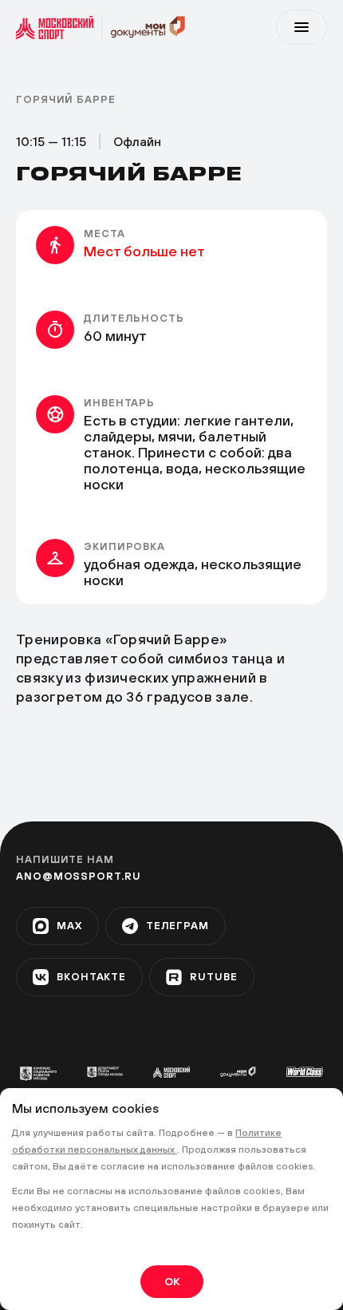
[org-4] (238, 1072)
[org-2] (105, 1072)
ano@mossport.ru (78, 876)
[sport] (59, 27)
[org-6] (304, 1072)
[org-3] (171, 1072)
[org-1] (38, 1074)
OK (171, 1281)
